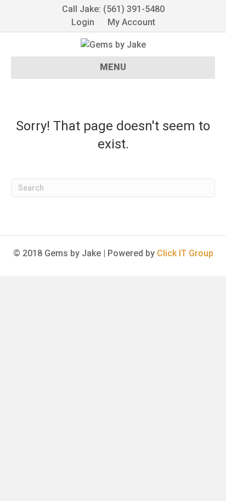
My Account (131, 22)
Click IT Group (185, 253)
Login (82, 22)
